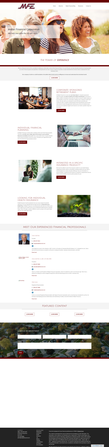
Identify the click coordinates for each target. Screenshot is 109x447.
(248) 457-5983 (36, 264)
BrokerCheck (81, 431)
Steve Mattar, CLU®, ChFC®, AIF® (41, 259)
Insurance (38, 436)
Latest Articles (39, 441)
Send (20, 352)
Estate (37, 434)
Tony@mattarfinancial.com (39, 243)
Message (20, 341)
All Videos (38, 443)
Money (37, 439)
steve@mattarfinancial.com (39, 266)
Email (44, 333)
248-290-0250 (24, 431)
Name (19, 333)
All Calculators (39, 444)
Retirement (38, 431)
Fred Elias (35, 282)
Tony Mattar (35, 235)
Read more (34, 252)
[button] (54, 6)
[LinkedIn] (32, 246)
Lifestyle (38, 440)
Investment (38, 433)
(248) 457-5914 (36, 241)
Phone (69, 333)
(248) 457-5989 (36, 287)
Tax (37, 437)
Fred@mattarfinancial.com (39, 290)
